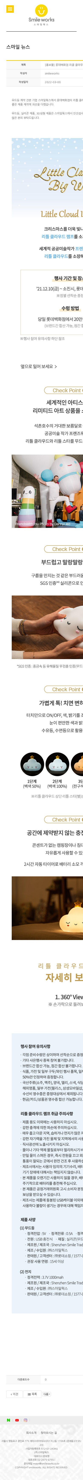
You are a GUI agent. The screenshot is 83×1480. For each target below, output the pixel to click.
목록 (34, 1394)
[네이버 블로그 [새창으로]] (8, 1420)
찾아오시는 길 (49, 1433)
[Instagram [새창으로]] (25, 1420)
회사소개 (31, 1433)
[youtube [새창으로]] (17, 1420)
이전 (15, 1394)
